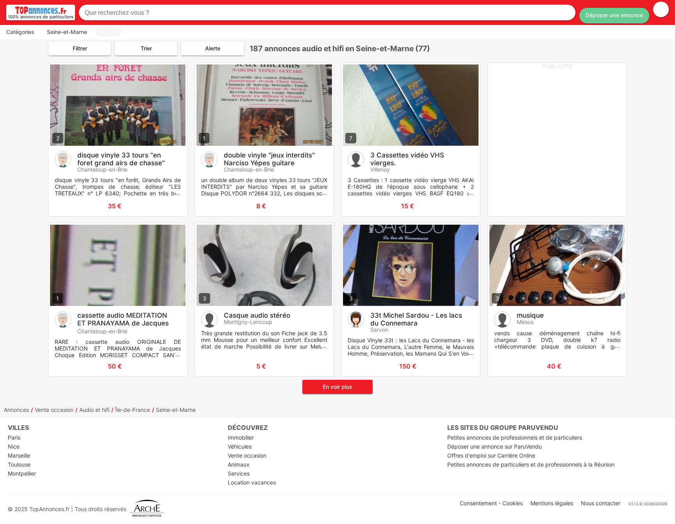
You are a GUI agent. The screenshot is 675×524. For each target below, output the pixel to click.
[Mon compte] (661, 9)
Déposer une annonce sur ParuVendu (494, 446)
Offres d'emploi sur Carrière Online (491, 455)
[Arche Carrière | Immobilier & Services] (146, 509)
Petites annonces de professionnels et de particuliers (514, 437)
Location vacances (252, 482)
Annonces (16, 409)
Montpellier (22, 473)
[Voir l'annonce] (168, 206)
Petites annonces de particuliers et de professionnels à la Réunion (530, 464)
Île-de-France (132, 409)
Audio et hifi (94, 409)
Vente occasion (54, 409)
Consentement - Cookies (491, 503)
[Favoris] (64, 206)
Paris (14, 437)
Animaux (239, 464)
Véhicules (240, 446)
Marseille (19, 455)
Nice (14, 446)
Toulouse (19, 464)
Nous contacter (600, 503)
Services (239, 473)
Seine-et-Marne (176, 409)
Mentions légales (551, 503)
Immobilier (241, 437)
